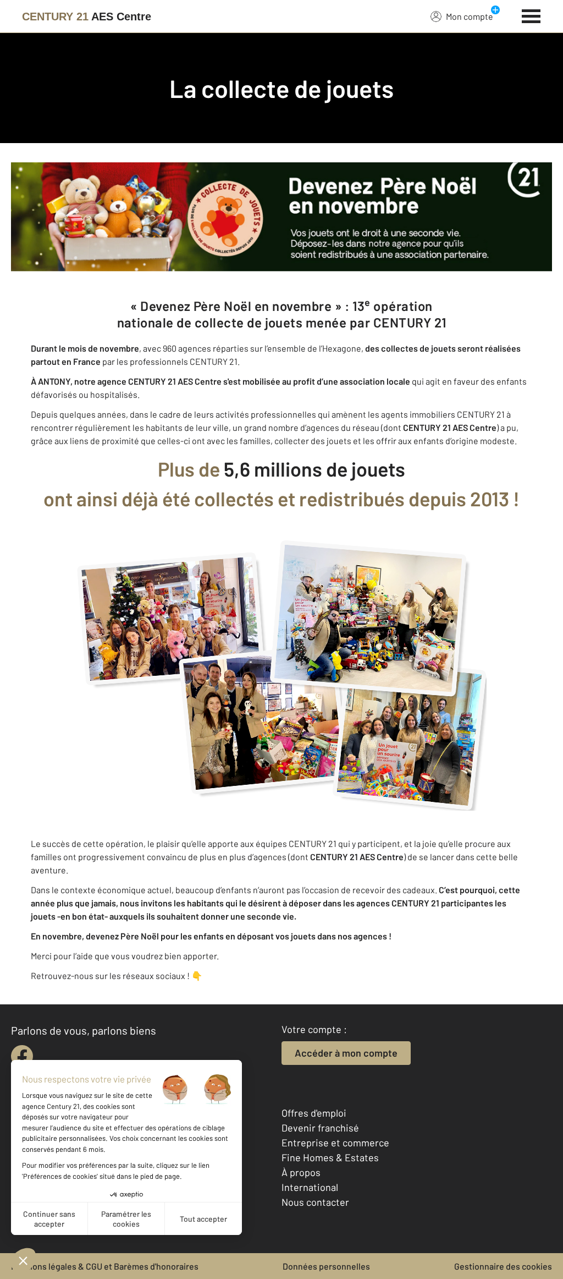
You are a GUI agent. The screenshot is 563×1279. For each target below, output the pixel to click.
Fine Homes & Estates (330, 1157)
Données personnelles (326, 1266)
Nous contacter (315, 1202)
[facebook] (22, 1056)
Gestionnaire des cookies (503, 1266)
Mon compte (469, 16)
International (310, 1187)
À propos (301, 1172)
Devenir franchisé (320, 1128)
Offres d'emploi (314, 1113)
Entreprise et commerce (335, 1142)
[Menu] (531, 15)
